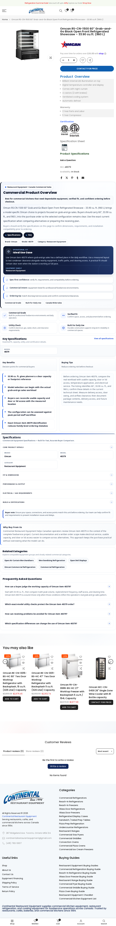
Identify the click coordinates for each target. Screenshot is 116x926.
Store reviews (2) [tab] (35, 751)
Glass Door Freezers (69, 812)
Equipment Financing (12, 878)
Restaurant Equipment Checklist (76, 894)
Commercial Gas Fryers (71, 834)
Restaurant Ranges (69, 830)
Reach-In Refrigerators (71, 801)
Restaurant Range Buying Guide (76, 880)
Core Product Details (13, 447)
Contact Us (7, 874)
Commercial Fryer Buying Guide (75, 883)
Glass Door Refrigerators (72, 808)
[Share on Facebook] (61, 178)
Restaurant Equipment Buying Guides (78, 865)
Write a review (58, 766)
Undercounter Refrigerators (73, 827)
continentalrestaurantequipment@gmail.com (29, 838)
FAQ (30, 235)
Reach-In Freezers (68, 805)
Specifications (13, 235)
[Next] (110, 665)
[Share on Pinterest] (72, 178)
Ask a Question (68, 160)
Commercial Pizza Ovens (72, 845)
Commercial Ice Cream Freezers (76, 849)
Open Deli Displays (78, 560)
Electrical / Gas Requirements (17, 493)
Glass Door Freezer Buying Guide (76, 876)
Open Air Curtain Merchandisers (19, 560)
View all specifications (103, 338)
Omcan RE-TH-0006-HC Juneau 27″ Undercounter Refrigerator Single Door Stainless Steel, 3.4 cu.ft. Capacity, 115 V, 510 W (101, 692)
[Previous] (5, 665)
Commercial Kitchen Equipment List (77, 898)
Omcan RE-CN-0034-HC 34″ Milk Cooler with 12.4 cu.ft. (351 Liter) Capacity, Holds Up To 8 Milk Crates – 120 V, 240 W (72, 691)
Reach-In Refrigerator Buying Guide (77, 872)
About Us (6, 870)
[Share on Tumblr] (77, 178)
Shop (4, 865)
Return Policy (8, 891)
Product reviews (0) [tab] (13, 751)
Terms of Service (10, 887)
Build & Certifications (13, 502)
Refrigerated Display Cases (73, 816)
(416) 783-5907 (14, 843)
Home (5, 19)
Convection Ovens (69, 842)
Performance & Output (14, 484)
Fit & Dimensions (11, 475)
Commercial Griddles (70, 838)
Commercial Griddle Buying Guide (76, 887)
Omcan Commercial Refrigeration (20, 567)
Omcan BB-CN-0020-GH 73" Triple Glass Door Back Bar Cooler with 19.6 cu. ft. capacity (43, 679)
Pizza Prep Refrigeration (71, 823)
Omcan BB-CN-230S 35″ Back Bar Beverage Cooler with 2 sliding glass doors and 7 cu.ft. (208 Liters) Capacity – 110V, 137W (14, 691)
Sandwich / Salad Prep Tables (74, 819)
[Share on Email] (83, 178)
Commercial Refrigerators (73, 797)
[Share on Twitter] (66, 178)
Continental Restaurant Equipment (19, 816)
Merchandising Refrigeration (52, 560)
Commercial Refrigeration (53, 567)
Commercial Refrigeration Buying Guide (80, 869)
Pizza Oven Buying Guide (72, 891)
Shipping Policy (9, 882)
